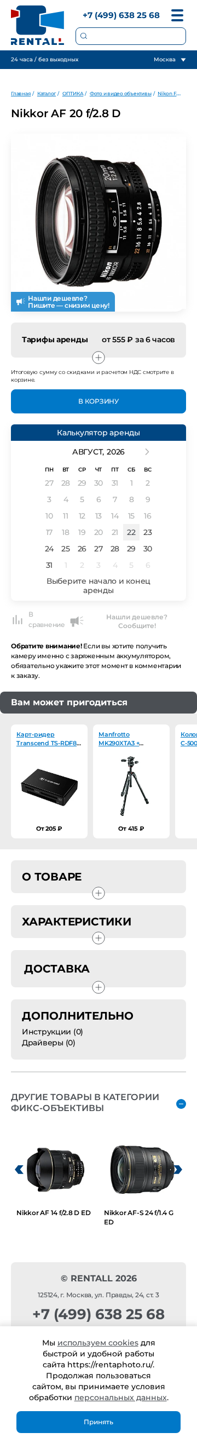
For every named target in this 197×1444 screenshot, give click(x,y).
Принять (98, 1422)
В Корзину (98, 401)
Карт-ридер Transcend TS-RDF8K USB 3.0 (48, 743)
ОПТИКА (73, 93)
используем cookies (97, 1343)
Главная (21, 93)
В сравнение (46, 619)
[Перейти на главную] (38, 25)
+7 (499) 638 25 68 (121, 15)
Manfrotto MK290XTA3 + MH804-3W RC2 (122, 743)
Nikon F (167, 93)
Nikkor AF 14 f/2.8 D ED (53, 1213)
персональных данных (120, 1397)
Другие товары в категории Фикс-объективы (85, 1102)
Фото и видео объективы (121, 93)
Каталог (46, 93)
